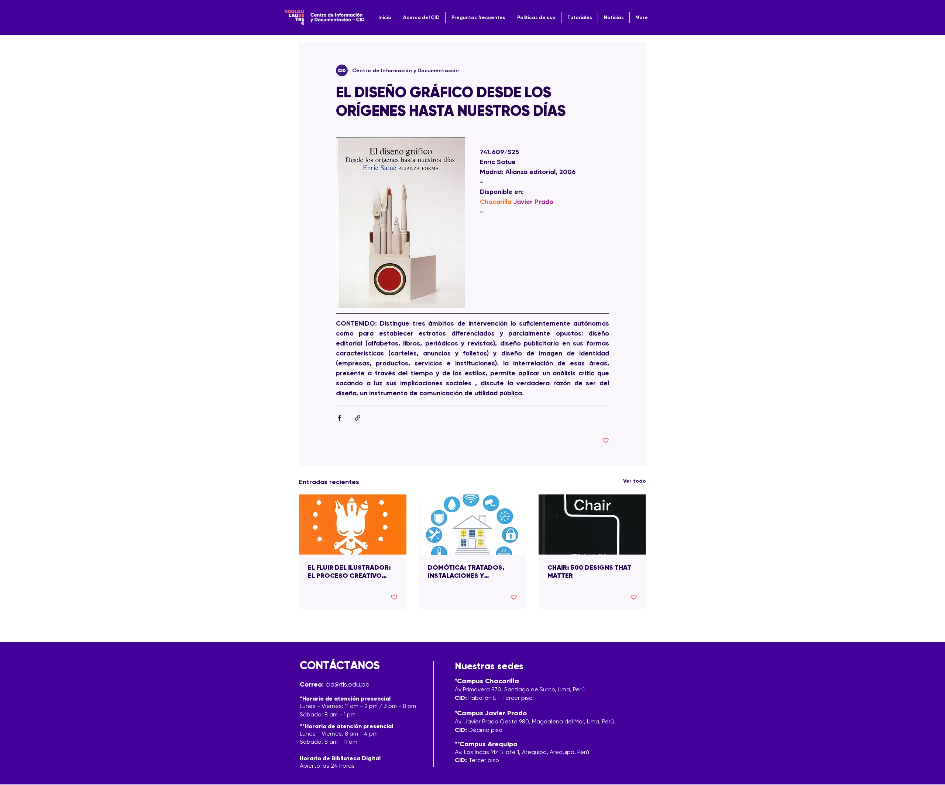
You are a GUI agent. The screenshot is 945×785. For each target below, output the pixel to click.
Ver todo (634, 481)
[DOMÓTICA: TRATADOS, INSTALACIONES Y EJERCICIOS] (472, 524)
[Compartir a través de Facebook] (339, 417)
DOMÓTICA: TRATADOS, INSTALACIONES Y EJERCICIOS (466, 571)
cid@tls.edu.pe (348, 684)
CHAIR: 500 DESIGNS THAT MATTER (589, 571)
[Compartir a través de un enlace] (357, 417)
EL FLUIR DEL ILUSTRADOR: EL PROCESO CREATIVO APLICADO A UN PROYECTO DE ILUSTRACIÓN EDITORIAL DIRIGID (351, 571)
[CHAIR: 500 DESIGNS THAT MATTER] (592, 524)
